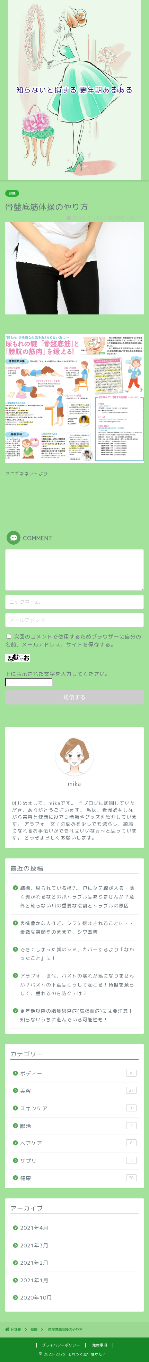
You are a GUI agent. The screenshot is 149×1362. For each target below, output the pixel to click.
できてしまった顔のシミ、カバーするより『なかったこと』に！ (77, 954)
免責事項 (99, 1345)
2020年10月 (36, 1297)
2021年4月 (34, 1228)
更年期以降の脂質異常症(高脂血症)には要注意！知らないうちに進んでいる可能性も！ (76, 1015)
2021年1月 (34, 1280)
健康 (12, 193)
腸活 (76, 1126)
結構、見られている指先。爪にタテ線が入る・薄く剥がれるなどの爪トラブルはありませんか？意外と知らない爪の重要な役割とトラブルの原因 (77, 897)
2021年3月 (34, 1245)
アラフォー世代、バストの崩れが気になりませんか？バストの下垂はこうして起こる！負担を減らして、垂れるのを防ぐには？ (77, 984)
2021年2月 (34, 1262)
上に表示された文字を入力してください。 (58, 674)
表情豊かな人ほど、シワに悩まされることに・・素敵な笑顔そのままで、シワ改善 (77, 927)
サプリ (76, 1161)
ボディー (76, 1073)
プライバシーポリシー (61, 1345)
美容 (77, 1091)
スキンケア (77, 1108)
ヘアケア (76, 1143)
